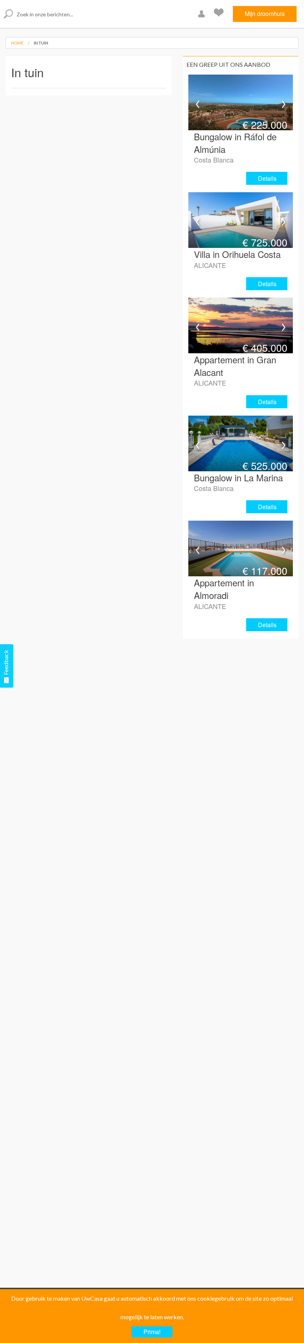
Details (267, 178)
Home (17, 42)
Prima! (152, 1331)
